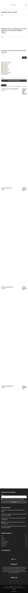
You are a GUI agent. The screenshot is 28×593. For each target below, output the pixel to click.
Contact (7, 586)
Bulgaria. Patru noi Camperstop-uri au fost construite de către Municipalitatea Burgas (14, 30)
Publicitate (14, 589)
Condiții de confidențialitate (7, 587)
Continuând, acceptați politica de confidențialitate (13, 499)
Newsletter (11, 586)
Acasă (2, 10)
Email (2, 494)
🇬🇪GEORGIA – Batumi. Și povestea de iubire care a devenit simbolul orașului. (13, 523)
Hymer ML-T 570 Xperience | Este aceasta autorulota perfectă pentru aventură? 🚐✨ (14, 515)
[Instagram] (14, 581)
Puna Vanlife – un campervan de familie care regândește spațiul (13, 511)
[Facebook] (10, 581)
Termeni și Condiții (18, 586)
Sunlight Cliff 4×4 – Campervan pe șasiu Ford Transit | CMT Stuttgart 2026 (13, 519)
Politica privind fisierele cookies (19, 587)
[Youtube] (17, 581)
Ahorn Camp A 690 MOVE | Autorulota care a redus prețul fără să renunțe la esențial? (14, 527)
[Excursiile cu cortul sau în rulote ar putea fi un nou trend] (14, 42)
